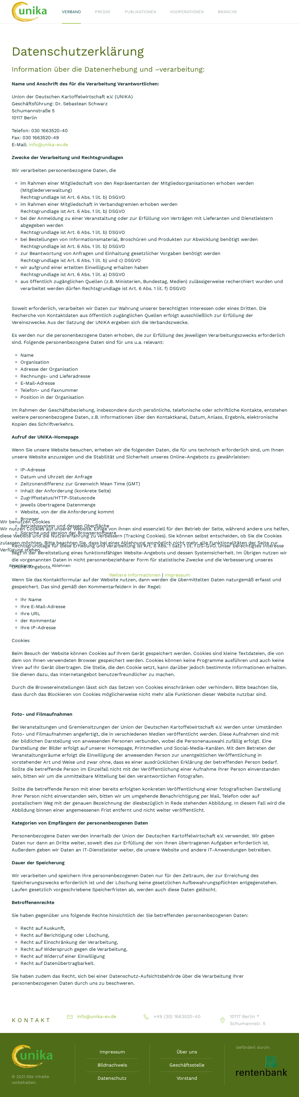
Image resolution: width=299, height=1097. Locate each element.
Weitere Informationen (135, 575)
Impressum (177, 575)
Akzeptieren (21, 565)
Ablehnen (61, 565)
